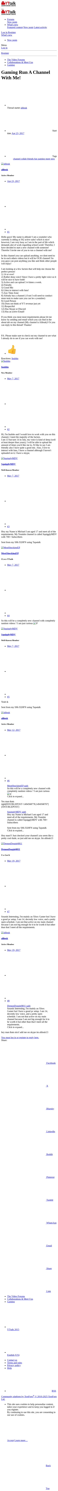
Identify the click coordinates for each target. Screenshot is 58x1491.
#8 (8, 1001)
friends (30, 159)
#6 (8, 780)
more (48, 159)
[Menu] (2, 9)
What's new (12, 24)
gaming (42, 159)
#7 (8, 911)
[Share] (29, 206)
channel (17, 159)
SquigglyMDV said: (16, 812)
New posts (12, 22)
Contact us (12, 1360)
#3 (8, 526)
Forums (10, 19)
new (53, 159)
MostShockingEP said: (17, 785)
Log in (4, 48)
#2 (8, 429)
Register (5, 53)
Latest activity (40, 27)
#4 (8, 615)
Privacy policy (14, 1365)
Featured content (15, 27)
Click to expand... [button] (15, 796)
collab (24, 159)
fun (36, 159)
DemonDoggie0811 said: (19, 1006)
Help (9, 1368)
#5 (8, 697)
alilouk (24, 108)
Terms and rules (14, 1362)
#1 (8, 232)
